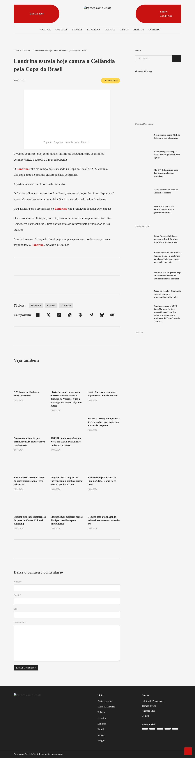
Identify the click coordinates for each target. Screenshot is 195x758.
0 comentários (111, 80)
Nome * (17, 581)
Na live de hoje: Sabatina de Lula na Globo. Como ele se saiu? (102, 481)
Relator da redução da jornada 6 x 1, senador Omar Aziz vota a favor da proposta (104, 422)
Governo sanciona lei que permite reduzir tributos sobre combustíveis (29, 441)
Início (16, 50)
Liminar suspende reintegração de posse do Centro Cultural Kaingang (30, 520)
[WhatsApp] (69, 315)
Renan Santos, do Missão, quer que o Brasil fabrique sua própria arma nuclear (166, 239)
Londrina (93, 29)
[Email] (112, 315)
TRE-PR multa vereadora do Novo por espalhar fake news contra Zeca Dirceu (66, 441)
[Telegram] (91, 315)
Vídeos (124, 29)
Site (15, 608)
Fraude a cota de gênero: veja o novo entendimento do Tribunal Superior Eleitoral (167, 275)
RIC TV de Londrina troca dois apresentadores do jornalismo (166, 173)
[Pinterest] (80, 315)
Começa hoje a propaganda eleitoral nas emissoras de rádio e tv (104, 520)
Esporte (77, 29)
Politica (45, 29)
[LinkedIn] (59, 315)
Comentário (20, 622)
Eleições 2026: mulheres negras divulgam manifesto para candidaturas (67, 520)
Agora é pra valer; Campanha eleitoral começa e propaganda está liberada (167, 294)
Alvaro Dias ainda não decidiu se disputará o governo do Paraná (164, 209)
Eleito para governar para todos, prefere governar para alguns (167, 154)
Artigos (138, 29)
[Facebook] (37, 315)
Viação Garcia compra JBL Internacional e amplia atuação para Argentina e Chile (66, 481)
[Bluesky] (101, 315)
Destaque (26, 50)
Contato (154, 29)
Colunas (61, 29)
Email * (17, 595)
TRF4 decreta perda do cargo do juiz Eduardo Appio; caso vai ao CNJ (29, 481)
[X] (48, 315)
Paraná (110, 29)
